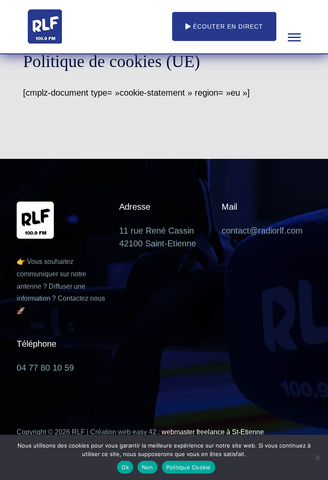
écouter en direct (227, 26)
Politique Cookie (188, 467)
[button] (293, 35)
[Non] (317, 457)
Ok (125, 467)
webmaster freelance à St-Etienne (212, 432)
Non (147, 467)
